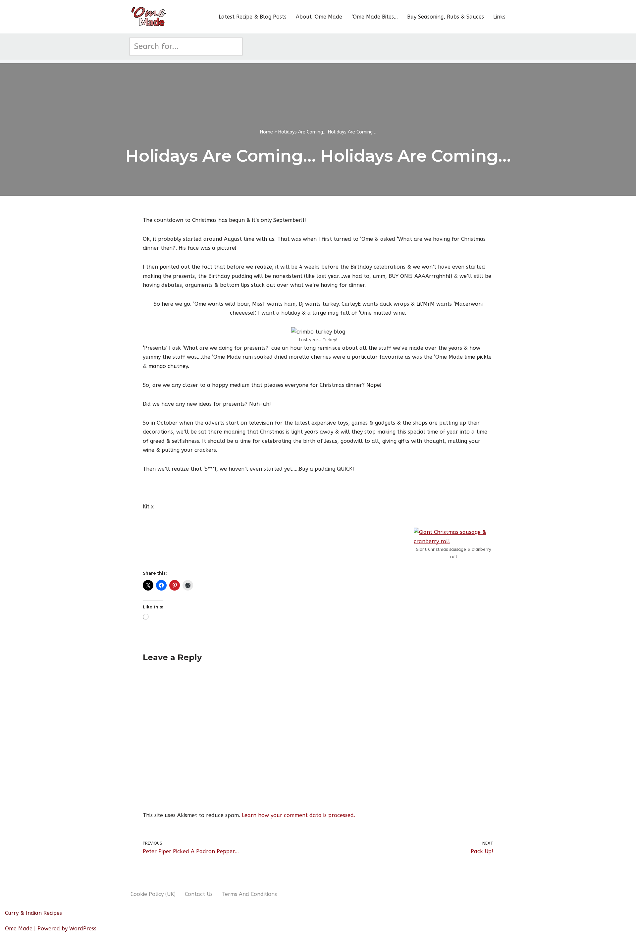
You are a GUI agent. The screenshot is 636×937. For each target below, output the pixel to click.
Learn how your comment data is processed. (298, 815)
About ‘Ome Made (319, 17)
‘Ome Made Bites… (374, 17)
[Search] (235, 46)
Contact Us (199, 894)
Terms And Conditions (249, 894)
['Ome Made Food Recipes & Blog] (149, 16)
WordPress (82, 928)
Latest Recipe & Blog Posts (253, 17)
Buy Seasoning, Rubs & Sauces (445, 17)
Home (266, 132)
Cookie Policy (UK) (153, 894)
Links (499, 17)
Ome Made (18, 928)
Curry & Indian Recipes (33, 913)
